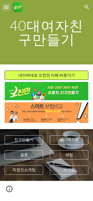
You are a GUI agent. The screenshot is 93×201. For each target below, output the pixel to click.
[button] (6, 7)
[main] (46, 32)
